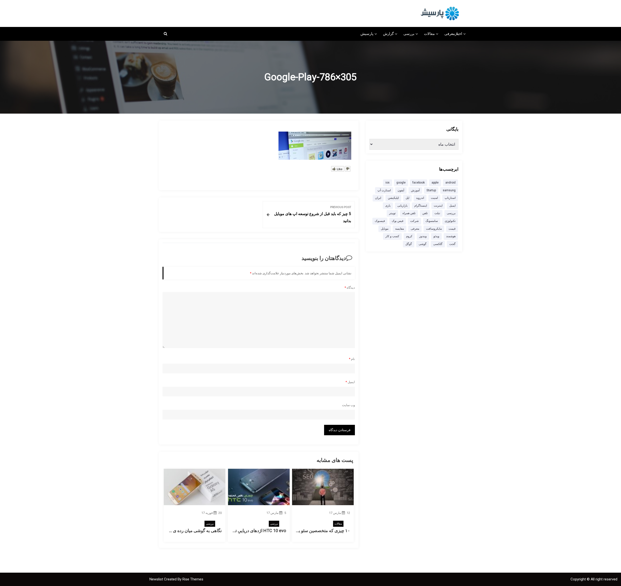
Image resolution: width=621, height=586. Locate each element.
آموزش (415, 190)
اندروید (420, 198)
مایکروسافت (434, 228)
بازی (388, 205)
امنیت (434, 198)
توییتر (392, 213)
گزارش (388, 34)
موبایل (384, 228)
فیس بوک (397, 221)
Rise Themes (192, 579)
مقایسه (399, 228)
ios (387, 182)
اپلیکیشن (393, 198)
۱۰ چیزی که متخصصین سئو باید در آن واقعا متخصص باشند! (297, 530)
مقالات (429, 34)
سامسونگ (431, 221)
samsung (449, 190)
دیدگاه (349, 287)
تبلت (437, 213)
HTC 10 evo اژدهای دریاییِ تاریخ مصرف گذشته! (243, 530)
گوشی (422, 244)
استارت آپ (384, 190)
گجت (452, 244)
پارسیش (366, 34)
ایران (378, 198)
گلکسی (437, 244)
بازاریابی (402, 205)
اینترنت (438, 205)
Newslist (156, 579)
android (450, 182)
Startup (431, 190)
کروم (409, 236)
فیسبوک (380, 221)
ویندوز (423, 236)
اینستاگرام (420, 205)
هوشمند (451, 236)
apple (435, 182)
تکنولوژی (450, 221)
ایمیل (350, 382)
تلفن (425, 213)
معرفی (449, 34)
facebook (418, 182)
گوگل (408, 244)
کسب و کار (392, 236)
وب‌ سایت (348, 405)
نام (352, 359)
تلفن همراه (409, 213)
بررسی (408, 34)
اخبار (458, 34)
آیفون (401, 190)
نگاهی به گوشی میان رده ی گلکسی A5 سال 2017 (177, 530)
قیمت (452, 228)
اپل (407, 198)
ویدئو (436, 236)
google (401, 182)
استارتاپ (450, 198)
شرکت (414, 221)
